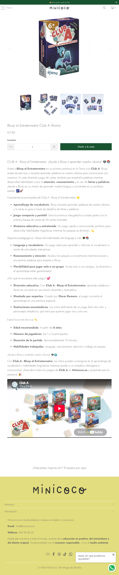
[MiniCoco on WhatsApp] (70, 554)
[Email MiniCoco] (48, 554)
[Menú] (1, 8)
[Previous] (9, 48)
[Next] (109, 48)
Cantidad (11, 140)
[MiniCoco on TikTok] (65, 554)
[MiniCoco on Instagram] (59, 554)
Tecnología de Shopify (70, 567)
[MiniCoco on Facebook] (53, 554)
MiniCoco (52, 567)
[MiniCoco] (59, 8)
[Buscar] (104, 8)
